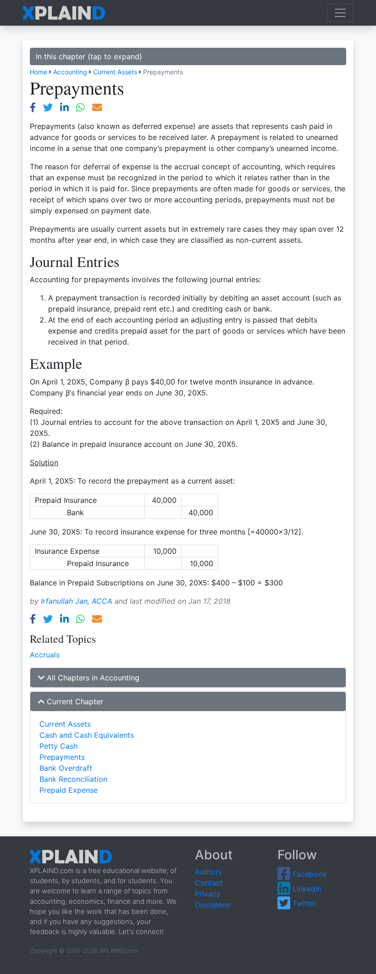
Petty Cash (58, 746)
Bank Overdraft (65, 768)
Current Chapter (73, 701)
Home (38, 72)
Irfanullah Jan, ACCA (76, 601)
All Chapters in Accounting (91, 677)
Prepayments (62, 757)
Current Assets (115, 72)
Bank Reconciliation (73, 779)
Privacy (208, 893)
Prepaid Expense (68, 790)
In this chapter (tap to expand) (89, 56)
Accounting (70, 72)
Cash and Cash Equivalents (86, 735)
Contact (209, 882)
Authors (208, 871)
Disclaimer (213, 904)
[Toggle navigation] (340, 13)
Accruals (45, 654)
